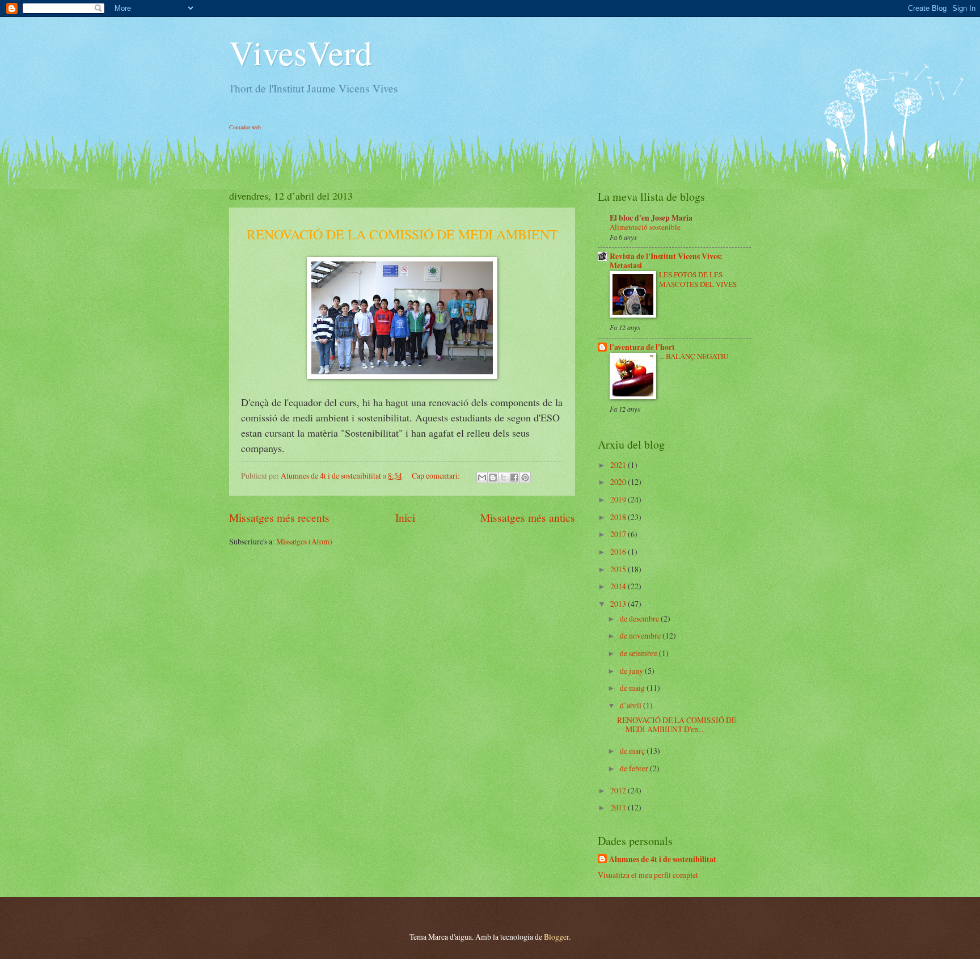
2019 (619, 499)
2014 (619, 586)
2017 (619, 534)
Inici (405, 517)
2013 (619, 603)
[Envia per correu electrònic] (482, 477)
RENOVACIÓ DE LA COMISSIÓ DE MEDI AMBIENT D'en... (676, 725)
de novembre (641, 635)
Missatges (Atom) (304, 541)
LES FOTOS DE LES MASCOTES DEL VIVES (698, 279)
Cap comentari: (437, 475)
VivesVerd (300, 52)
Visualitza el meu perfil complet (648, 874)
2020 (619, 481)
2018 (619, 517)
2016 (619, 551)
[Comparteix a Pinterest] (525, 477)
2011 (619, 807)
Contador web (245, 127)
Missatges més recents (279, 517)
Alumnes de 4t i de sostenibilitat (662, 859)
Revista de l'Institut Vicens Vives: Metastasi (666, 261)
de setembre (639, 653)
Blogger (556, 936)
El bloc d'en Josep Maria (651, 217)
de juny (632, 670)
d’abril (631, 705)
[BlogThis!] (493, 477)
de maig (633, 687)
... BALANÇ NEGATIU (693, 356)
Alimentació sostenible (645, 227)
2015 (619, 569)
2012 (619, 790)
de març (633, 750)
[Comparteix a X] (503, 477)
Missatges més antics (527, 517)
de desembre (640, 618)
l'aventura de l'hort (642, 347)
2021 (619, 464)
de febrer (635, 768)
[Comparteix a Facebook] (514, 477)
